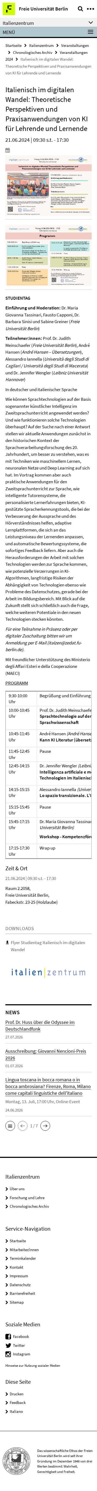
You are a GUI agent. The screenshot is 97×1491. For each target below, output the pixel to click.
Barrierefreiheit (22, 1293)
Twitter (19, 1345)
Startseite (13, 45)
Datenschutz (20, 1284)
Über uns (17, 1188)
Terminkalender (23, 1258)
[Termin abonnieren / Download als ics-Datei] (48, 150)
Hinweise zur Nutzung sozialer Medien (32, 1365)
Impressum (19, 1275)
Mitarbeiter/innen (24, 1249)
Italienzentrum (41, 45)
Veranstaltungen (75, 45)
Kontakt (16, 1267)
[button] (10, 1125)
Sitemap (17, 1302)
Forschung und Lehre (27, 1197)
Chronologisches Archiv (32, 52)
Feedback (18, 1402)
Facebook (21, 1336)
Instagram (21, 1354)
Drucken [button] (16, 1393)
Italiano (16, 1411)
